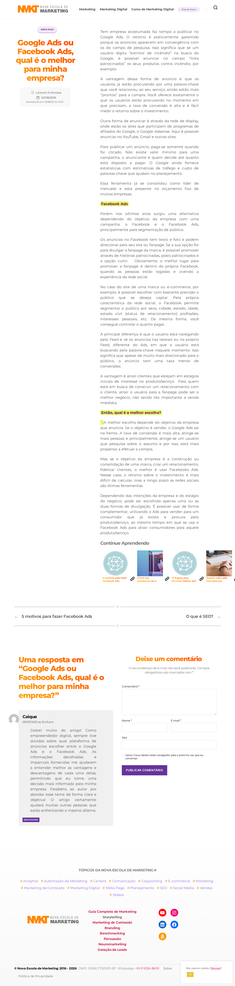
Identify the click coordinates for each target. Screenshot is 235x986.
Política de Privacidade (35, 976)
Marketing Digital (113, 9)
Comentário (131, 686)
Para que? (216, 968)
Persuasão (112, 939)
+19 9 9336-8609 (147, 968)
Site (124, 737)
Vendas (206, 888)
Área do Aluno (189, 9)
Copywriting (151, 881)
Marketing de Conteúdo (44, 888)
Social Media (183, 888)
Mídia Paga (47, 29)
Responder (31, 819)
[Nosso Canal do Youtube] (162, 913)
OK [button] (190, 974)
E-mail (176, 720)
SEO (163, 888)
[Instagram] (174, 913)
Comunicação (124, 881)
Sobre (167, 968)
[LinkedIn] (162, 924)
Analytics (30, 881)
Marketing (87, 9)
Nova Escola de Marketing (37, 968)
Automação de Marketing (65, 881)
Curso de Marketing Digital (152, 9)
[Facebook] (174, 924)
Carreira (99, 881)
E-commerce (179, 881)
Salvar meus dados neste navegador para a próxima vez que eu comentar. (164, 757)
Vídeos (118, 895)
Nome (127, 720)
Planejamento (142, 888)
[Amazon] (162, 936)
